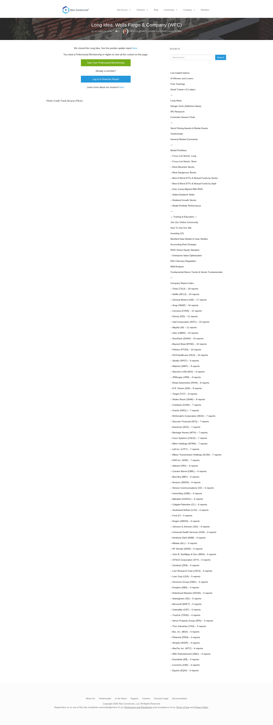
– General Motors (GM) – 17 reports (188, 300)
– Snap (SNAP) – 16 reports (184, 305)
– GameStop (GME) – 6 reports (186, 493)
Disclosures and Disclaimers (138, 707)
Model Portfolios (178, 150)
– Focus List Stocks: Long (183, 156)
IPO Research (177, 112)
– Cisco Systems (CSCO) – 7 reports (188, 438)
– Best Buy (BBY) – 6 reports (184, 477)
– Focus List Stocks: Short (183, 161)
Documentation (179, 698)
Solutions (140, 10)
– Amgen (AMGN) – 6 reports (185, 521)
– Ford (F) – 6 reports (181, 515)
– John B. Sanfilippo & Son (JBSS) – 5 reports (193, 554)
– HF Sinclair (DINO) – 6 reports (186, 549)
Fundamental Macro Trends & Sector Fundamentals (196, 272)
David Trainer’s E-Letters (182, 89)
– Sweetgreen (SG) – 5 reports (185, 598)
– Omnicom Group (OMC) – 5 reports (189, 582)
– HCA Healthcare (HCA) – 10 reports (189, 355)
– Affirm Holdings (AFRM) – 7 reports (188, 443)
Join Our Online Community (184, 222)
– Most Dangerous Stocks (183, 172)
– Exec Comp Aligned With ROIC (186, 189)
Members (205, 10)
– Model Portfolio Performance (185, 206)
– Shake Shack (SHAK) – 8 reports (187, 399)
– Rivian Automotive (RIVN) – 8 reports (189, 383)
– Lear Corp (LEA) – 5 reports (185, 576)
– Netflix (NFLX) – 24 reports (184, 294)
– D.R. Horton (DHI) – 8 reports (186, 388)
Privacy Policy (201, 707)
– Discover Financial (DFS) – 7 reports (189, 421)
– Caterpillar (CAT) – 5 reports (185, 609)
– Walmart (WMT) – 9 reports (185, 366)
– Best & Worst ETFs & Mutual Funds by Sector (194, 178)
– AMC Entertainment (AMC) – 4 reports (190, 654)
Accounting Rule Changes (183, 244)
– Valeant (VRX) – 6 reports (184, 466)
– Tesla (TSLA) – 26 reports (184, 289)
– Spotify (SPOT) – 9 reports (184, 360)
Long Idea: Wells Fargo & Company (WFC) (136, 25)
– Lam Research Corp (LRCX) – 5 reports (191, 571)
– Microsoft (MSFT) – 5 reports (185, 604)
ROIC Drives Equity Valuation (185, 250)
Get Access (122, 10)
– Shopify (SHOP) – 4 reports (185, 643)
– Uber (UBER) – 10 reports (184, 333)
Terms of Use (182, 707)
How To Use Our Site (180, 228)
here (134, 48)
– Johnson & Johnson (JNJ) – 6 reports (190, 526)
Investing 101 (177, 233)
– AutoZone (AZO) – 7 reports (185, 427)
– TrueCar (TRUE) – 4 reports (185, 615)
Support (134, 698)
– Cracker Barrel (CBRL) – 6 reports (188, 471)
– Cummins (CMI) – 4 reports (185, 665)
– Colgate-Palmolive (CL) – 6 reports (188, 504)
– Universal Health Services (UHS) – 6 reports (193, 532)
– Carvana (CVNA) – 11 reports (186, 311)
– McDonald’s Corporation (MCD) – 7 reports (192, 416)
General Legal (161, 698)
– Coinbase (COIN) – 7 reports (185, 405)
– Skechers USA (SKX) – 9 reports (187, 372)
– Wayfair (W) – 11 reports (183, 327)
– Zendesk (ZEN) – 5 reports (184, 565)
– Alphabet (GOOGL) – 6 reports (186, 499)
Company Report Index (182, 283)
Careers (146, 698)
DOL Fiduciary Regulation (183, 261)
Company (187, 10)
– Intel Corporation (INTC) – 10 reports (189, 322)
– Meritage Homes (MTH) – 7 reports (189, 432)
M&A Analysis (177, 266)
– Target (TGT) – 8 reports (183, 394)
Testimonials (176, 134)
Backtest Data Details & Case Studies (189, 239)
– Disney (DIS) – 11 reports (184, 316)
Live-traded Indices (180, 73)
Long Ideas (176, 100)
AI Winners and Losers (181, 78)
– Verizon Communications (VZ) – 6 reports (192, 488)
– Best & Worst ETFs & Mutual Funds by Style (193, 183)
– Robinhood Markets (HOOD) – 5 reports (191, 593)
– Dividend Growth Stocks (183, 200)
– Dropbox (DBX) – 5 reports (184, 587)
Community (169, 10)
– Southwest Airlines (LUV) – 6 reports (189, 510)
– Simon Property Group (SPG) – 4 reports (191, 621)
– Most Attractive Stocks (182, 167)
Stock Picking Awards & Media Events (189, 128)
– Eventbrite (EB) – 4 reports (184, 659)
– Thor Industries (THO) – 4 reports (188, 626)
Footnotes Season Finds (182, 117)
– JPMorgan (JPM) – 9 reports (185, 377)
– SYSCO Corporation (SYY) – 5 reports (190, 560)
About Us (90, 698)
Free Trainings (177, 84)
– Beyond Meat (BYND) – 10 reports (188, 344)
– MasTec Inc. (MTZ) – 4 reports (186, 648)
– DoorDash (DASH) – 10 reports (186, 338)
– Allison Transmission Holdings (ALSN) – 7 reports (195, 455)
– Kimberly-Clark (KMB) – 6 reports (188, 538)
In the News (121, 698)
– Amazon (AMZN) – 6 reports (185, 482)
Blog (156, 10)
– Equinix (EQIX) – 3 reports (184, 670)
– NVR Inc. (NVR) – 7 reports (185, 460)
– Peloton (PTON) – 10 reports (185, 349)
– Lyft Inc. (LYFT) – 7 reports (184, 449)
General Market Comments (184, 139)
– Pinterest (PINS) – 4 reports (185, 637)
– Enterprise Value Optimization (186, 255)
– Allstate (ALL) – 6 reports (183, 543)
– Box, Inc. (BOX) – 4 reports (184, 632)
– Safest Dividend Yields (182, 195)
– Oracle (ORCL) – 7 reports (184, 410)
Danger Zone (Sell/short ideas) (185, 106)
